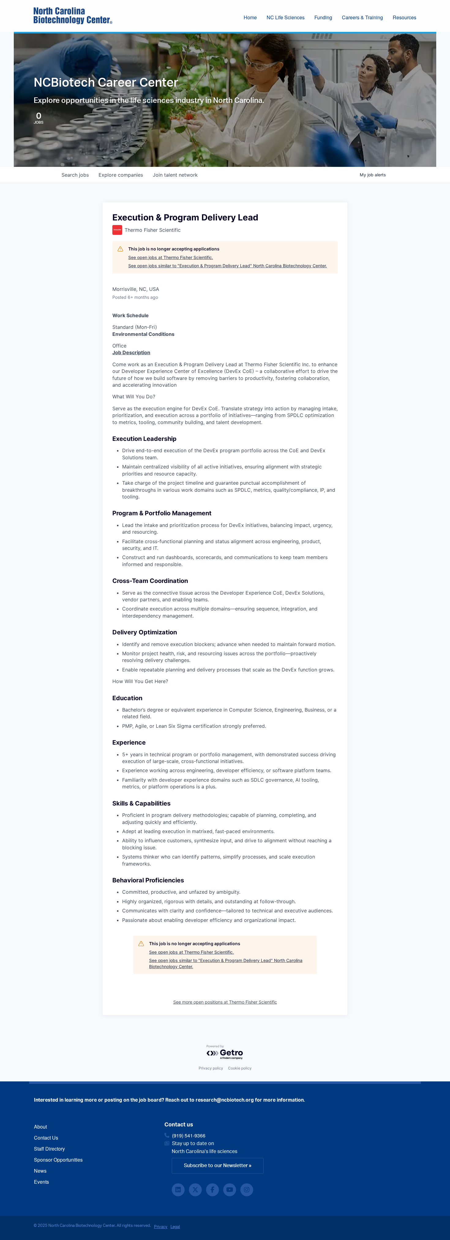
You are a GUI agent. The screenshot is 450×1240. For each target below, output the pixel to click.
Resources (404, 17)
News (40, 1170)
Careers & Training (362, 17)
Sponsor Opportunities (58, 1159)
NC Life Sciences (286, 17)
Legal (175, 1226)
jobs (75, 175)
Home (250, 17)
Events (41, 1181)
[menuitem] (255, 18)
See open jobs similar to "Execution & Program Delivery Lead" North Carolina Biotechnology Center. (227, 265)
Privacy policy (211, 1068)
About (40, 1126)
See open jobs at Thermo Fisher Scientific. (170, 257)
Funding (323, 17)
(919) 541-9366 (188, 1135)
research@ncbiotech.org (225, 1100)
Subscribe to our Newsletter (216, 1165)
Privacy (160, 1226)
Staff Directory (49, 1148)
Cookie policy (240, 1068)
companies (121, 175)
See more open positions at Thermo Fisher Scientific (225, 1002)
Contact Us (46, 1137)
